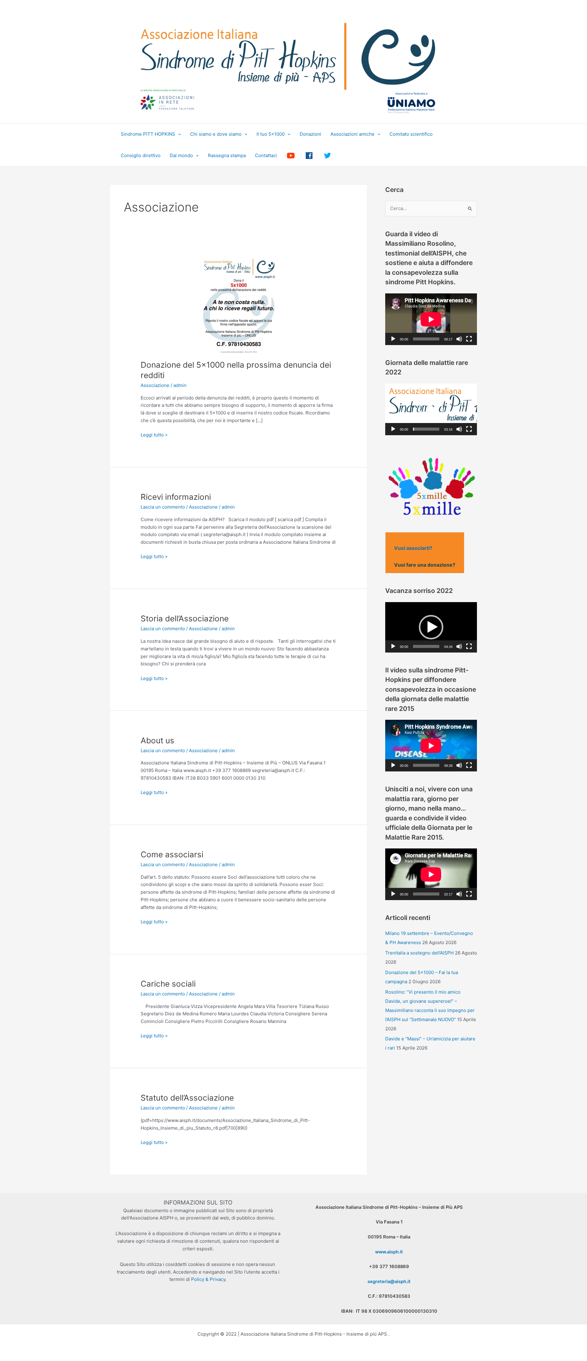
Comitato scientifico (411, 134)
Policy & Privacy (208, 1279)
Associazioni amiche (352, 134)
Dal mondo (181, 155)
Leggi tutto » (154, 435)
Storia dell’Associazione (185, 618)
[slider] (426, 429)
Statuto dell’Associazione (187, 1097)
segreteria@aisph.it (389, 1281)
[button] (178, 134)
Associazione (155, 385)
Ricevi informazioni (176, 497)
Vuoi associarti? (413, 548)
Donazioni (310, 134)
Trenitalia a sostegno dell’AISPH (419, 953)
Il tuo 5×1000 (271, 134)
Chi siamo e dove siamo (216, 134)
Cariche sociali (168, 983)
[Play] (393, 339)
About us (157, 740)
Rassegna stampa (227, 155)
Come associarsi (172, 854)
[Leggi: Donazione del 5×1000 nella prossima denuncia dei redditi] (238, 304)
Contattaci (266, 155)
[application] (431, 319)
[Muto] (459, 339)
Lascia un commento (163, 507)
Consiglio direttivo (141, 155)
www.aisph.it (389, 1252)
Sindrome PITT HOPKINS (148, 134)
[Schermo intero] (469, 339)
